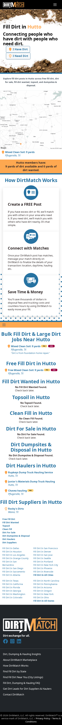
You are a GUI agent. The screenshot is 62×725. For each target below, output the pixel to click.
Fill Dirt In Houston (12, 551)
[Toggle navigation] (55, 4)
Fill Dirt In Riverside (43, 571)
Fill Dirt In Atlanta (11, 575)
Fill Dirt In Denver (42, 551)
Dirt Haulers (8, 539)
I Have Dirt (20, 49)
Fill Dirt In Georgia (11, 590)
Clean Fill (7, 529)
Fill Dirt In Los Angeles (13, 554)
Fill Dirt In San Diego (12, 568)
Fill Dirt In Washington (13, 594)
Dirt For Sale (8, 532)
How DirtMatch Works (15, 665)
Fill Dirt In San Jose (43, 554)
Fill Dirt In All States (43, 600)
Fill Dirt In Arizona (42, 587)
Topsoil (6, 525)
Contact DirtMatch (13, 694)
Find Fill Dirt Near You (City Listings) (23, 677)
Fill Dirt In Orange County (15, 558)
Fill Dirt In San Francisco (45, 548)
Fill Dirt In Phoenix (42, 568)
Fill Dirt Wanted (10, 522)
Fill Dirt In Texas (10, 580)
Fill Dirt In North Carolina (46, 580)
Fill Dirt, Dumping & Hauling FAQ (21, 683)
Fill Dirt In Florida (11, 587)
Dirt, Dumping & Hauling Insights (22, 654)
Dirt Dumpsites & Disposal (16, 535)
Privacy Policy (43, 718)
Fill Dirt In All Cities (43, 575)
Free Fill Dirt (8, 519)
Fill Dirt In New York (43, 594)
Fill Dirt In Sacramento (13, 571)
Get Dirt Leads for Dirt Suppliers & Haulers (27, 688)
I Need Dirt (20, 56)
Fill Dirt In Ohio (41, 597)
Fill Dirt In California (12, 584)
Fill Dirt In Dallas (10, 548)
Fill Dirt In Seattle (42, 558)
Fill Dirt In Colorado (12, 597)
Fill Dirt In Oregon (42, 590)
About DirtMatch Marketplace (20, 660)
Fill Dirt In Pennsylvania (45, 584)
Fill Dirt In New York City (45, 564)
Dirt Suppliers (9, 542)
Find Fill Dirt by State (14, 671)
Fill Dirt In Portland (43, 561)
